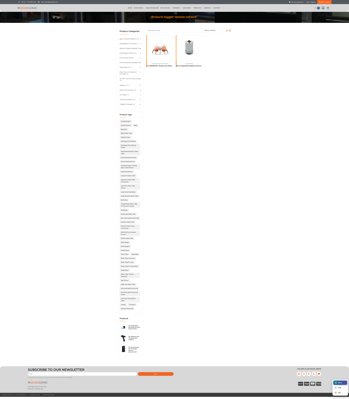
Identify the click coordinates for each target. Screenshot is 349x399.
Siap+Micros (124, 280)
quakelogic (124, 210)
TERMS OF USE (36, 394)
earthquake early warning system (128, 146)
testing (123, 305)
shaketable (135, 254)
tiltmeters (132, 305)
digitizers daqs (125, 137)
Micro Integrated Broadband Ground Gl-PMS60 (192, 66)
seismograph (125, 242)
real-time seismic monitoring (130, 218)
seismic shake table (127, 238)
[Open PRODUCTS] (201, 8)
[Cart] (328, 8)
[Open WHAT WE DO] (143, 8)
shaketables (124, 270)
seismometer (125, 250)
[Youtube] (319, 374)
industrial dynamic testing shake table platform (129, 167)
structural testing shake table (128, 300)
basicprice (124, 129)
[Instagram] (304, 374)
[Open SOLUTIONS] (191, 8)
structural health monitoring (129, 288)
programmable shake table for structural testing (129, 205)
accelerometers (126, 125)
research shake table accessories (127, 227)
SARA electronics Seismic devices (128, 233)
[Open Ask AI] (318, 8)
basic (135, 125)
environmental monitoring (128, 157)
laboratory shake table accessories (128, 181)
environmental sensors (128, 161)
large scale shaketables (128, 192)
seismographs (125, 246)
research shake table (127, 222)
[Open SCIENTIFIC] (180, 8)
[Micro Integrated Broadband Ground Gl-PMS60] (189, 48)
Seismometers (189, 63)
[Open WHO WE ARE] (170, 8)
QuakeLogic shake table (128, 214)
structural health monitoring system (129, 293)
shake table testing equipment (127, 275)
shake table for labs (127, 262)
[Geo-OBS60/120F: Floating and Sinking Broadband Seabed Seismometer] (160, 48)
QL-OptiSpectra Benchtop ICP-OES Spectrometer (134, 327)
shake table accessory (128, 258)
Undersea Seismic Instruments (159, 63)
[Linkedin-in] (299, 374)
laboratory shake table (128, 176)
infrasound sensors (127, 172)
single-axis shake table (128, 284)
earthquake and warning (128, 141)
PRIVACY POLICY (50, 394)
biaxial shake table (126, 133)
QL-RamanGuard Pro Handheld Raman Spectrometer (133, 349)
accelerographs (126, 121)
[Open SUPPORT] (220, 8)
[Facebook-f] (309, 374)
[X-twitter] (314, 374)
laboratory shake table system (128, 187)
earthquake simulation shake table (129, 152)
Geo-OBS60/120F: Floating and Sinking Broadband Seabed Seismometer (171, 66)
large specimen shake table (129, 196)
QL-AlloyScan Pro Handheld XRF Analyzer (133, 338)
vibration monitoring (127, 308)
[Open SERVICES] (211, 8)
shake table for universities (129, 266)
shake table (124, 254)
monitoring (124, 200)
